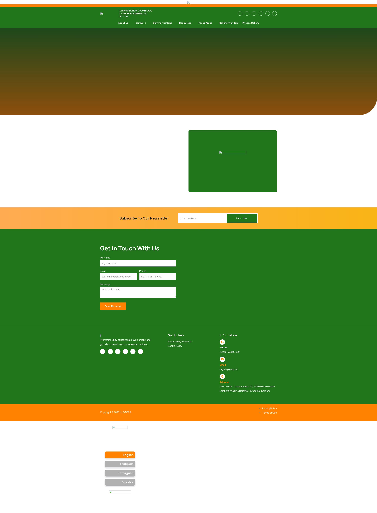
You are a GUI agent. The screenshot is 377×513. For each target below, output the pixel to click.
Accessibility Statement (180, 341)
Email (103, 271)
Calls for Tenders (229, 22)
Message (105, 284)
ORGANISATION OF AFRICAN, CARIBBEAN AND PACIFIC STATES (135, 13)
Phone (142, 271)
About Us (123, 22)
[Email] (222, 359)
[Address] (222, 376)
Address (224, 382)
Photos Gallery (250, 22)
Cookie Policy (175, 345)
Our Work (140, 22)
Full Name (105, 257)
